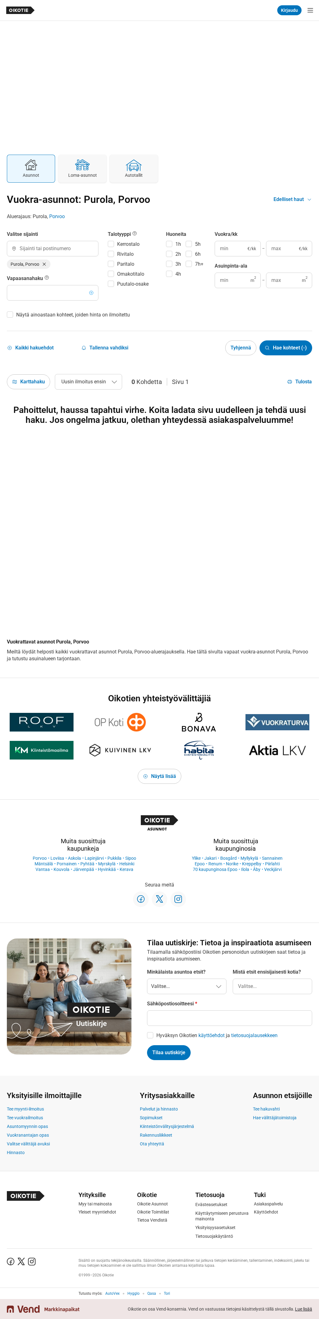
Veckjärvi (273, 869)
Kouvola (61, 869)
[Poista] (44, 264)
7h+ (199, 264)
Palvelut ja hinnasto (159, 1108)
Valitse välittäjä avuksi (28, 1143)
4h (178, 274)
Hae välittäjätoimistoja (275, 1117)
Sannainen (272, 858)
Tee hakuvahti (266, 1108)
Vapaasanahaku (25, 278)
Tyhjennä (241, 348)
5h (198, 244)
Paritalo (125, 264)
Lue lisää (303, 1309)
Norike (232, 863)
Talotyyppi (120, 234)
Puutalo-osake (133, 284)
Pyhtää (87, 863)
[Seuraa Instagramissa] (178, 899)
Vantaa (43, 869)
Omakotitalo (130, 274)
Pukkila (114, 858)
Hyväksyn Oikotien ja (217, 1035)
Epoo (200, 863)
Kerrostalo (128, 244)
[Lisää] (91, 292)
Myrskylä (107, 863)
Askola (74, 858)
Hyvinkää (107, 869)
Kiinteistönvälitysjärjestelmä (167, 1126)
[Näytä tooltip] (46, 278)
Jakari (210, 858)
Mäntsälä (44, 863)
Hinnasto (16, 1152)
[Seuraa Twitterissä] (159, 899)
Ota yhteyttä (152, 1143)
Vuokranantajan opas (28, 1135)
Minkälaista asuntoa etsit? (176, 972)
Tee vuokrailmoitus (25, 1117)
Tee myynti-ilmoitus (25, 1108)
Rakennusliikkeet (156, 1135)
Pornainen (67, 863)
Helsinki (126, 863)
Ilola (245, 869)
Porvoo (57, 216)
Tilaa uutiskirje (168, 1052)
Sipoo (130, 858)
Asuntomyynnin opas (27, 1126)
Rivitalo (125, 254)
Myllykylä (249, 858)
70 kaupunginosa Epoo (215, 869)
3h (178, 264)
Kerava (126, 869)
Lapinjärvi (94, 858)
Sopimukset (151, 1117)
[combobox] (52, 248)
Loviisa (57, 858)
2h (178, 254)
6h (198, 254)
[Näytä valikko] (310, 10)
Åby (256, 869)
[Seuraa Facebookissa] (141, 899)
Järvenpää (83, 869)
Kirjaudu (289, 10)
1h (178, 244)
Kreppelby (251, 863)
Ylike (196, 858)
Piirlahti (272, 863)
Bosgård (228, 858)
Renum (215, 863)
